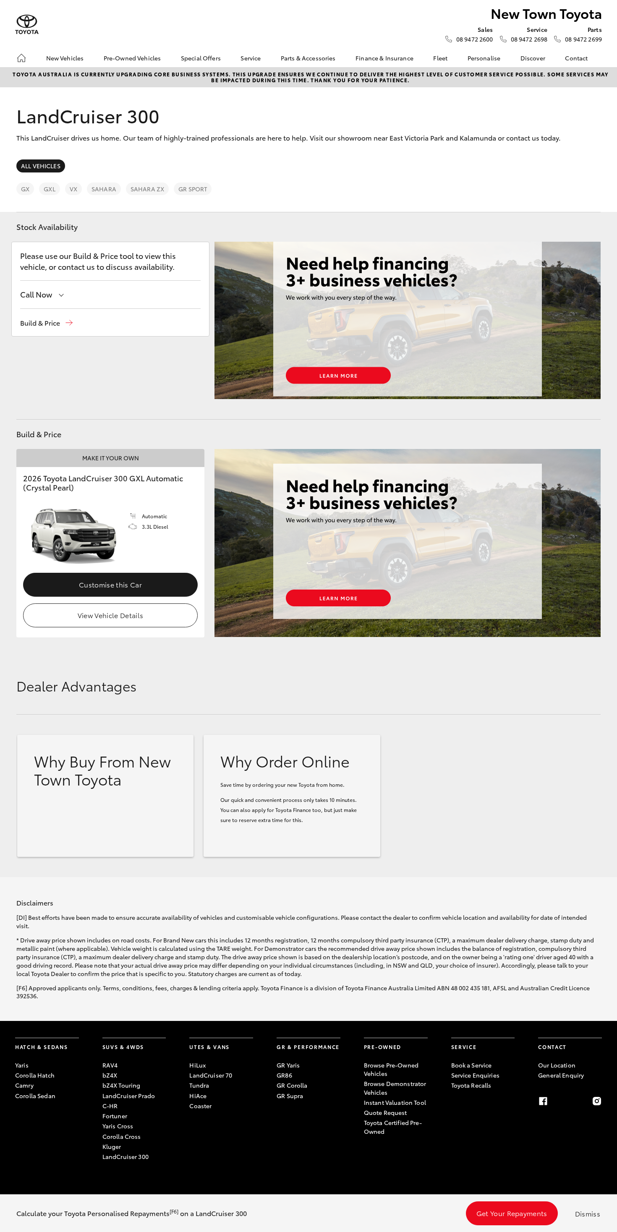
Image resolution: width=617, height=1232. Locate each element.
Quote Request (385, 1112)
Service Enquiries (475, 1075)
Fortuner (114, 1116)
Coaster (200, 1105)
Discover (532, 58)
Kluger (111, 1146)
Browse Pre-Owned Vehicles (391, 1069)
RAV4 (110, 1065)
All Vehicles (40, 166)
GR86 (284, 1075)
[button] (46, 323)
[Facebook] (543, 1101)
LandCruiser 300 (125, 1156)
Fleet (440, 58)
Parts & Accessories (308, 58)
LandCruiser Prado (128, 1095)
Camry (24, 1085)
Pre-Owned (382, 1046)
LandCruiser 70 (210, 1075)
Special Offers (201, 58)
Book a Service (471, 1065)
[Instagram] (597, 1101)
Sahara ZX (147, 189)
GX (25, 189)
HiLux (197, 1065)
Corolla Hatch (35, 1075)
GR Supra (290, 1095)
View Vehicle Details (110, 615)
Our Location (556, 1065)
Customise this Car (110, 584)
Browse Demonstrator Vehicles (395, 1087)
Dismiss (587, 1213)
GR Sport (192, 189)
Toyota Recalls (471, 1085)
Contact (576, 58)
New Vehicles (65, 58)
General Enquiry (561, 1075)
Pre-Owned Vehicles (132, 58)
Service (251, 58)
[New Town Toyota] (27, 24)
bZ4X (110, 1075)
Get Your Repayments (511, 1213)
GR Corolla (292, 1085)
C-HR (110, 1105)
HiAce (198, 1095)
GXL (49, 189)
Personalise (484, 58)
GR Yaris (288, 1065)
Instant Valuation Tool (395, 1102)
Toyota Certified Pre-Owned (393, 1126)
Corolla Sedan (35, 1095)
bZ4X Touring (121, 1085)
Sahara (104, 189)
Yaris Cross (117, 1126)
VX (73, 189)
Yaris (22, 1065)
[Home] (21, 58)
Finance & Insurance (384, 58)
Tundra (199, 1085)
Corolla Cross (121, 1136)
